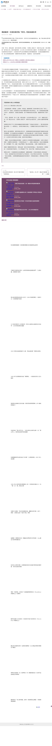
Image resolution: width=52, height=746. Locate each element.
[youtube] (41, 2)
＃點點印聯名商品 (17, 9)
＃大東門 (9, 9)
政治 (3, 165)
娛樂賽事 (3, 6)
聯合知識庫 (48, 6)
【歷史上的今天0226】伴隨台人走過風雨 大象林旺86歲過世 (19, 60)
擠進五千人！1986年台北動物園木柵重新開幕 (15, 62)
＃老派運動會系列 (27, 9)
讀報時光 (29, 6)
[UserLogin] (48, 2)
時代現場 (12, 6)
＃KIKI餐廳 (3, 9)
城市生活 (21, 6)
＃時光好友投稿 (45, 9)
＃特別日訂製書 (36, 9)
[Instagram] (46, 2)
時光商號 (38, 6)
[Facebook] (43, 2)
